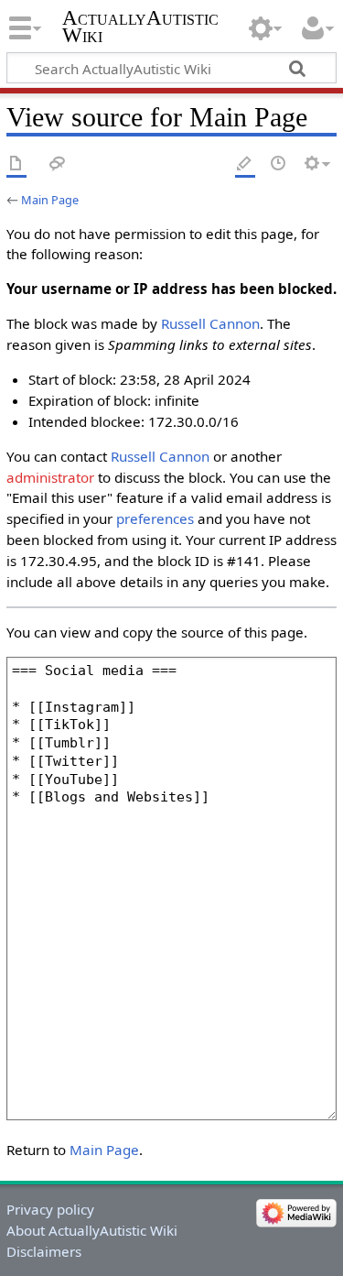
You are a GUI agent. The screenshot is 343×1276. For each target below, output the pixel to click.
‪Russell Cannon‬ (210, 323)
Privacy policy (50, 1209)
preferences (155, 518)
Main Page (50, 199)
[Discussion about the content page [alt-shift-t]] (58, 164)
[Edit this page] (245, 164)
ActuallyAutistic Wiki (140, 26)
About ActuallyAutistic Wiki (91, 1230)
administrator (50, 477)
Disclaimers (43, 1251)
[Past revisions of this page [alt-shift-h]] (279, 164)
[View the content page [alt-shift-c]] (16, 164)
